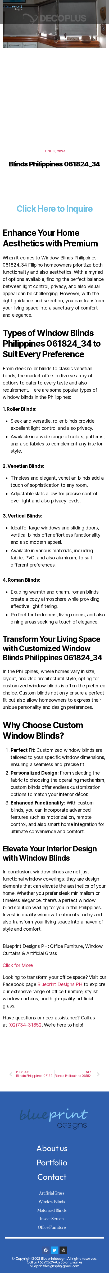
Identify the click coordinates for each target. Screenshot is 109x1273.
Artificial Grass (52, 1193)
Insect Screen (52, 1219)
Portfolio (52, 1162)
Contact (51, 1177)
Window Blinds (52, 1202)
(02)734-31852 (25, 1025)
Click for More (18, 965)
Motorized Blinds (52, 1210)
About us (51, 1148)
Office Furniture (52, 1227)
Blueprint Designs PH (60, 984)
